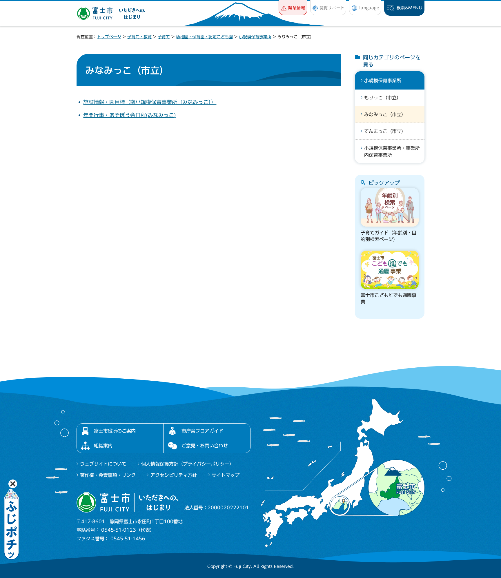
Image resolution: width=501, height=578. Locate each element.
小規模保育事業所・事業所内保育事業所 (392, 151)
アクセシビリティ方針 (173, 475)
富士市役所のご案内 (115, 431)
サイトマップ (225, 475)
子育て (164, 37)
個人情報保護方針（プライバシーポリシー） (187, 464)
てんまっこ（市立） (385, 131)
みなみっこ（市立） (385, 114)
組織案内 (103, 445)
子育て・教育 (139, 37)
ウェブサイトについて (103, 464)
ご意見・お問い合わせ (204, 445)
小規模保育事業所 (255, 37)
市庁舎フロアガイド (202, 431)
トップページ (109, 37)
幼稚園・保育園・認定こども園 (204, 37)
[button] (293, 7)
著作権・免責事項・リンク (108, 475)
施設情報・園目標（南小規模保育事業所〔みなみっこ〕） (149, 102)
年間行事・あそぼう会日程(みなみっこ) (129, 115)
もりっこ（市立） (382, 97)
